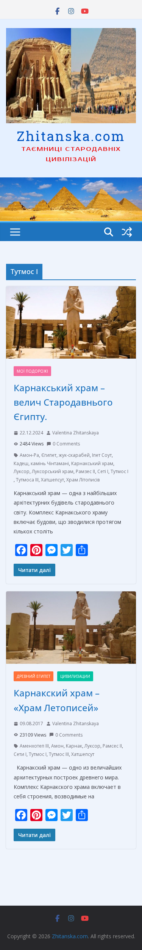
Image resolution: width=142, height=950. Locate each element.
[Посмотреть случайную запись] (127, 232)
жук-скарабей (74, 455)
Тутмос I (119, 471)
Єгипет (48, 455)
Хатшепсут (52, 480)
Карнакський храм (92, 463)
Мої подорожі (32, 371)
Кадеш (21, 463)
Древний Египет (33, 676)
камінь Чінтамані (50, 463)
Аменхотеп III (34, 746)
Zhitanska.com (71, 135)
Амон (57, 746)
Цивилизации (75, 676)
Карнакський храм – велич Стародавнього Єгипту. (63, 402)
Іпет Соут (102, 455)
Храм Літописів (83, 480)
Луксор (22, 471)
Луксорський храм (52, 471)
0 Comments (66, 444)
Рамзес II (85, 471)
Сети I (20, 754)
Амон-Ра (29, 455)
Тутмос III (59, 754)
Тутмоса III (27, 480)
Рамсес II (112, 746)
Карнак (74, 746)
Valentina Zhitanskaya (75, 433)
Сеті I (102, 471)
